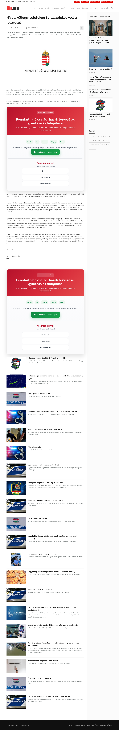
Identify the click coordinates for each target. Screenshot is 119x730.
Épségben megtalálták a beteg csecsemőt (45, 483)
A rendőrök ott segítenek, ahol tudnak (43, 661)
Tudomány (71, 8)
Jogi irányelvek (85, 725)
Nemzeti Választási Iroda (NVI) (99, 144)
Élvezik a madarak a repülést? (100, 69)
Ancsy (13, 28)
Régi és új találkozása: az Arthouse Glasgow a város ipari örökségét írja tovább (99, 40)
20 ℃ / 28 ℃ (10, 2)
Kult (91, 8)
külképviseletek (106, 136)
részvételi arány (95, 140)
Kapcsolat (103, 725)
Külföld (47, 8)
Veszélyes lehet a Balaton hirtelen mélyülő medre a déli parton (53, 625)
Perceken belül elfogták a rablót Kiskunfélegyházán (49, 696)
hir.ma (12, 725)
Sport (97, 8)
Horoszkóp (105, 8)
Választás (106, 140)
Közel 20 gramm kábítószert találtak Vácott (45, 500)
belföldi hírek (94, 136)
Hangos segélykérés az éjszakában (42, 554)
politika (92, 148)
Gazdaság (55, 8)
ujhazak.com (45, 171)
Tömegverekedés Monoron (39, 394)
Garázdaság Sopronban (37, 518)
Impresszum (76, 725)
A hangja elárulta (34, 447)
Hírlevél (109, 725)
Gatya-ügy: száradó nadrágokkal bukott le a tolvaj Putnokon (52, 411)
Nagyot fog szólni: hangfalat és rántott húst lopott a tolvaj (51, 572)
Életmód (85, 8)
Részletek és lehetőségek (45, 152)
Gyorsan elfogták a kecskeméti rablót (43, 465)
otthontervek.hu (45, 183)
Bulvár (63, 8)
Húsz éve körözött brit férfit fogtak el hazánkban (47, 358)
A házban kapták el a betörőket (40, 589)
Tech (78, 8)
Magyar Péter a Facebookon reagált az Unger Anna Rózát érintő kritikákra (100, 79)
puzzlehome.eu (45, 177)
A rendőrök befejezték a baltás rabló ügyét (45, 429)
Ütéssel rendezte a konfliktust (40, 678)
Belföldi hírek (21, 28)
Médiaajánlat (95, 725)
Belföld (40, 8)
